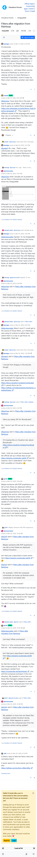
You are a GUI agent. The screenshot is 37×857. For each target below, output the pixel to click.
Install (33, 11)
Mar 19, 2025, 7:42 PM (23, 353)
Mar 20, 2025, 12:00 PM (15, 533)
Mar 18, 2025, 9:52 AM (14, 98)
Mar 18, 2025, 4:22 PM (23, 145)
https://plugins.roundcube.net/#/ (13, 458)
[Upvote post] (31, 89)
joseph (6, 95)
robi (5, 753)
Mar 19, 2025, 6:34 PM (14, 283)
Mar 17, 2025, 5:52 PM (23, 44)
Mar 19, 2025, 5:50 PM (23, 234)
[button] (3, 854)
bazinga (6, 44)
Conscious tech (5, 773)
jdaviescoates (8, 171)
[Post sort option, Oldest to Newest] (4, 37)
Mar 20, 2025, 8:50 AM (14, 481)
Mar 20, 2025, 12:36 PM (15, 704)
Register (7, 840)
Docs (27, 11)
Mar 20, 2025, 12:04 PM (15, 628)
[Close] (33, 793)
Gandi (14, 219)
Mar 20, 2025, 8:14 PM (20, 753)
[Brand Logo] (4, 7)
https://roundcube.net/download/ (14, 671)
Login (14, 840)
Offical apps (29, 4)
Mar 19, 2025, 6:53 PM (23, 325)
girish (5, 479)
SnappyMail (5, 31)
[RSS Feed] (34, 31)
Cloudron (7, 219)
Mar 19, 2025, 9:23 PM (14, 408)
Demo (31, 9)
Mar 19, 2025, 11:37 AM (14, 173)
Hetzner (19, 219)
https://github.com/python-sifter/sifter (15, 768)
